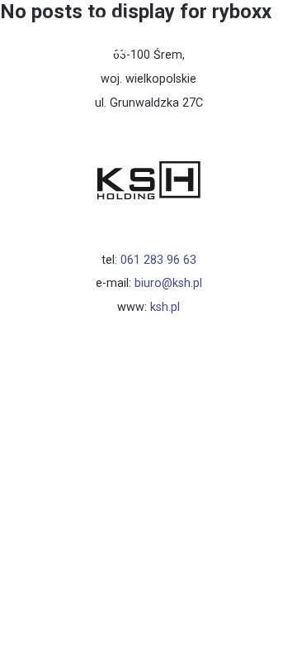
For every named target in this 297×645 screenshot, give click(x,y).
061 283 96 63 (158, 260)
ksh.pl (165, 307)
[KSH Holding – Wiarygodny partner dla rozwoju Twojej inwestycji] (74, 64)
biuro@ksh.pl (168, 283)
